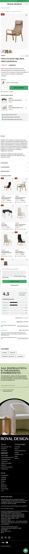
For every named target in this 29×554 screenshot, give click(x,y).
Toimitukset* (4, 450)
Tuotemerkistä (5, 167)
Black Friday (4, 486)
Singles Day (4, 484)
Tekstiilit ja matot (18, 454)
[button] (25, 4)
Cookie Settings (14, 285)
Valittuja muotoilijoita (6, 463)
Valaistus (16, 452)
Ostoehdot (3, 448)
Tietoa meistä (4, 455)
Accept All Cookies (14, 281)
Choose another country (7, 508)
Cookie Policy (4, 461)
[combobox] (14, 83)
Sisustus (16, 448)
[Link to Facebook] (5, 537)
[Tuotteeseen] (14, 100)
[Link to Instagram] (9, 537)
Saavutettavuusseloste (7, 467)
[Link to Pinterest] (2, 537)
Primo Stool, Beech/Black (4, 225)
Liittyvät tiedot (5, 171)
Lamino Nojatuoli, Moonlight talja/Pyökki (6, 252)
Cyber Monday (4, 488)
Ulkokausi (3, 481)
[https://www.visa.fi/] (2, 542)
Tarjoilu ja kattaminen (20, 450)
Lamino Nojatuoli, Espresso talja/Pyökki (20, 252)
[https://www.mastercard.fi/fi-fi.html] (7, 543)
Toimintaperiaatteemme (7, 457)
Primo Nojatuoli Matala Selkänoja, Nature (20, 198)
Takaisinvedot (4, 468)
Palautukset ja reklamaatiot (4, 453)
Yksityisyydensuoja (5, 459)
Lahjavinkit (3, 479)
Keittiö (16, 456)
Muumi (2, 483)
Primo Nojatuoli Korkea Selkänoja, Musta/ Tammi (6, 198)
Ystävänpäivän (4, 475)
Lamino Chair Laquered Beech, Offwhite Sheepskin (20, 225)
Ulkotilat (16, 458)
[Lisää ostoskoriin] (25, 100)
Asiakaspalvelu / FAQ (6, 446)
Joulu (2, 490)
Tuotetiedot (4, 163)
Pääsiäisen (3, 477)
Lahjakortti (3, 465)
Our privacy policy (18, 276)
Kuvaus (3, 136)
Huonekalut (17, 446)
